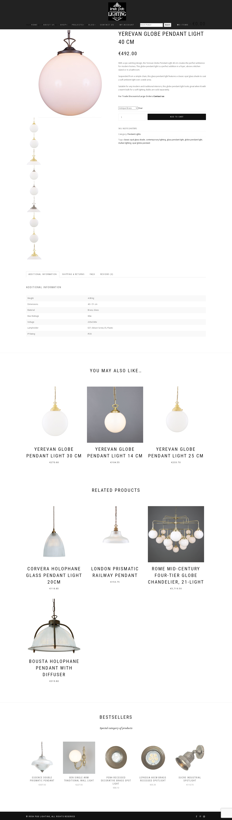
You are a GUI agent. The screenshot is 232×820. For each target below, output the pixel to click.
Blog (91, 25)
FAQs (92, 274)
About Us (49, 25)
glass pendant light (175, 139)
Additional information (43, 274)
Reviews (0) (106, 274)
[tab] (43, 274)
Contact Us (107, 25)
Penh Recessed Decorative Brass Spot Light (116, 780)
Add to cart (177, 117)
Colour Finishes (162, 105)
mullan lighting (124, 143)
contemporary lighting (156, 139)
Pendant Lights (134, 134)
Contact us (158, 96)
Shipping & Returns (73, 274)
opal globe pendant (141, 143)
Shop (63, 25)
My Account (127, 25)
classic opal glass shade (134, 139)
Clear (140, 108)
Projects (77, 25)
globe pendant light (193, 139)
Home (34, 25)
